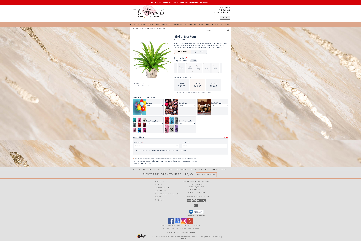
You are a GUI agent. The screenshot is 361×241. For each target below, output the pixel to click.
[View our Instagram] (184, 223)
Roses (156, 25)
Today (194, 61)
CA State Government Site (189, 229)
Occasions (191, 25)
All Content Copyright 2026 (162, 237)
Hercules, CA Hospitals (191, 225)
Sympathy (177, 25)
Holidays (205, 25)
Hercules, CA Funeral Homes (171, 225)
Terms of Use (186, 238)
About (217, 25)
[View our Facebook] (171, 223)
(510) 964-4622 (225, 11)
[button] (225, 18)
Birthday (166, 25)
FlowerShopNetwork (181, 237)
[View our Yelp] (190, 223)
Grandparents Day (142, 25)
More (227, 25)
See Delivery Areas (206, 175)
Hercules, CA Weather (170, 229)
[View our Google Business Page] (177, 223)
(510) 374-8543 (225, 13)
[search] (228, 30)
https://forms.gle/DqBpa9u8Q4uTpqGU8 (181, 232)
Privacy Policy (198, 237)
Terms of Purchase (213, 237)
